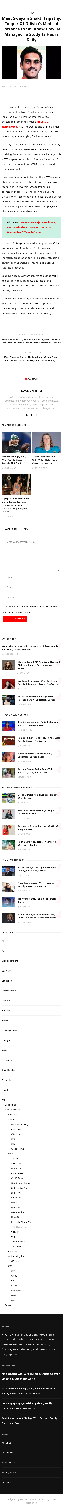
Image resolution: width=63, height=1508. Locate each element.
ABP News (16, 1163)
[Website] (26, 415)
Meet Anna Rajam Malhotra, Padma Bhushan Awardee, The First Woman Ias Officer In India (31, 227)
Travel (5, 1089)
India (10, 1153)
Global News (17, 1148)
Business (6, 970)
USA (10, 1266)
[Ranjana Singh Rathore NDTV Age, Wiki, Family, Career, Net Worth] (8, 741)
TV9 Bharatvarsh (19, 1226)
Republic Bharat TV (21, 1222)
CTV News (16, 1143)
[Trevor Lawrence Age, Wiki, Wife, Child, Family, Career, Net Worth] (46, 442)
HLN (13, 1295)
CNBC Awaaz (17, 1173)
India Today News (20, 1187)
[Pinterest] (36, 415)
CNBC (14, 1275)
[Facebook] (31, 415)
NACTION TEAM (9, 86)
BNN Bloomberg (19, 1124)
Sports (8, 1060)
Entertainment (9, 990)
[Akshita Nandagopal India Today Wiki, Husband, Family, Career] (8, 725)
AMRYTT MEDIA (28, 1499)
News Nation (18, 1212)
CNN (13, 1280)
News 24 (15, 1207)
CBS (13, 1270)
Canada (12, 1119)
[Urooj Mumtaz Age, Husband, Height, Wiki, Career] (8, 798)
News (31, 13)
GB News (16, 1261)
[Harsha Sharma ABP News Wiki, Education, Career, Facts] (8, 757)
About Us (6, 1442)
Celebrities (10, 1104)
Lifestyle (6, 1040)
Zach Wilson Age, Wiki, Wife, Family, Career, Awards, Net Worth (14, 460)
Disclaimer (7, 1482)
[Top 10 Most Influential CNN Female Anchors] (8, 902)
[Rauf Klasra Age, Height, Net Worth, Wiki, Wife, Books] (8, 845)
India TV (15, 1192)
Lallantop (16, 1197)
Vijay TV (15, 1231)
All (3, 940)
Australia (12, 1114)
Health (5, 1020)
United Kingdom (16, 1256)
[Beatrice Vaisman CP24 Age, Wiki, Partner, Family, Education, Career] (8, 700)
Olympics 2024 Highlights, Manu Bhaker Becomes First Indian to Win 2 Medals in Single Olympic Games (16, 505)
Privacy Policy (9, 1472)
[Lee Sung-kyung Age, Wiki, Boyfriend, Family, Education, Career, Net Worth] (8, 684)
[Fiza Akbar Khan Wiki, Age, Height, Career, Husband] (8, 814)
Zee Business (18, 1241)
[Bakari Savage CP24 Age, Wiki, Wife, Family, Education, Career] (8, 870)
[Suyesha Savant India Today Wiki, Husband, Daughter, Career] (8, 772)
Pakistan (12, 1251)
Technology (8, 1080)
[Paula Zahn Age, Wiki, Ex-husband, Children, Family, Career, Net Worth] (8, 917)
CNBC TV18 (17, 1178)
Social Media (8, 1070)
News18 (15, 1217)
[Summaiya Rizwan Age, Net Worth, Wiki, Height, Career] (8, 829)
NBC (13, 1300)
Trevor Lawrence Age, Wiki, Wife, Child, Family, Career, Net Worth (45, 460)
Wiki (4, 1099)
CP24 (13, 1139)
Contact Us (7, 1452)
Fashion (6, 1000)
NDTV (14, 1202)
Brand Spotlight (10, 960)
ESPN (14, 1285)
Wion (14, 1236)
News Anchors (12, 1109)
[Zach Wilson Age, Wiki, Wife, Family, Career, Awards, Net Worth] (16, 442)
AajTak (14, 1158)
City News (16, 1134)
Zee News (16, 1246)
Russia (8, 1305)
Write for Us (8, 1462)
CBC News (16, 1129)
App (4, 950)
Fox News (16, 1290)
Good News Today (20, 1182)
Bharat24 (16, 1168)
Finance (6, 1010)
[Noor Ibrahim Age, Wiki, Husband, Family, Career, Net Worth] (8, 886)
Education (7, 980)
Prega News (11, 1030)
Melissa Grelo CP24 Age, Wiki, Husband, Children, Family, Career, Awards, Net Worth (39, 665)
